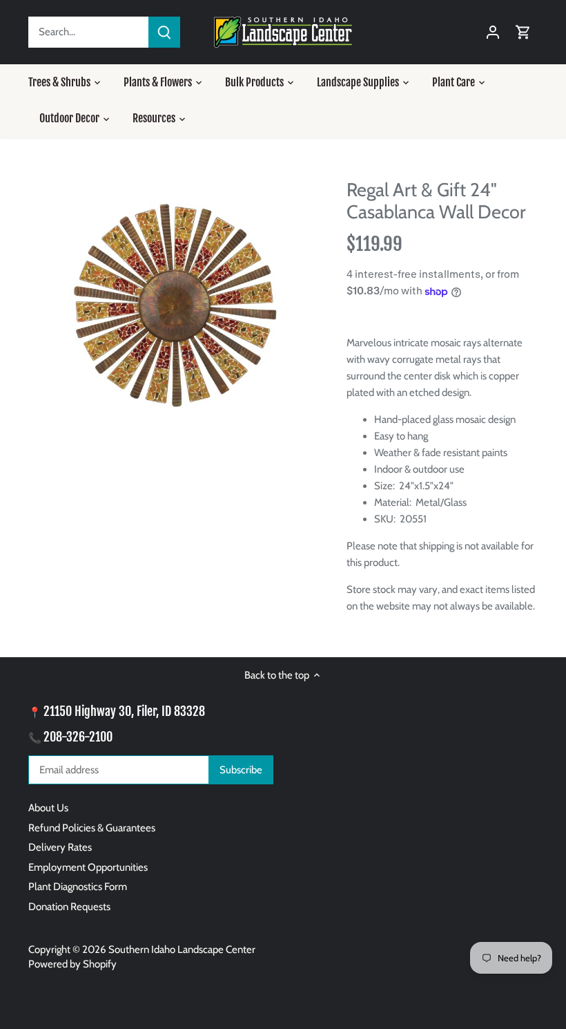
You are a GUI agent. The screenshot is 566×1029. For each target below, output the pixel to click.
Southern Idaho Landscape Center (181, 949)
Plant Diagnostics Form (77, 886)
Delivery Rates (60, 847)
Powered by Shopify (72, 964)
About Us (48, 808)
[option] (174, 309)
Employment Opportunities (88, 867)
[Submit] (164, 32)
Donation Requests (69, 906)
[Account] (493, 32)
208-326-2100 (78, 736)
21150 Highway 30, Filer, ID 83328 (124, 711)
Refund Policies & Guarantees (91, 828)
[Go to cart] (523, 32)
